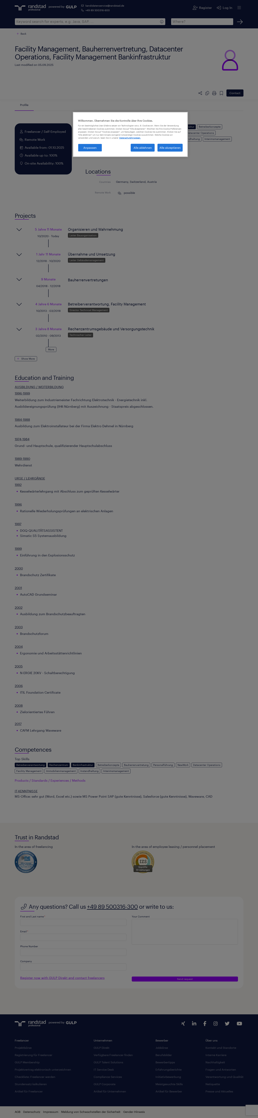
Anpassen (90, 147)
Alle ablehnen (143, 147)
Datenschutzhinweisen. (130, 138)
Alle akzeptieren (170, 147)
